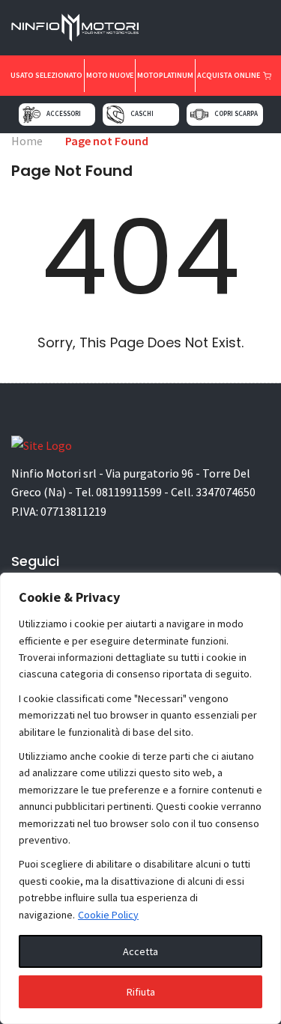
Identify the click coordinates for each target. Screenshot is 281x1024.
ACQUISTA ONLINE (229, 75)
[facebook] (258, 27)
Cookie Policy (108, 914)
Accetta (140, 951)
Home (27, 140)
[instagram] (186, 27)
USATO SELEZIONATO (46, 75)
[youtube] (210, 27)
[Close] (265, 585)
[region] (140, 798)
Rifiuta (141, 992)
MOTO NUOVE (109, 75)
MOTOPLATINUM (165, 75)
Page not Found (106, 140)
